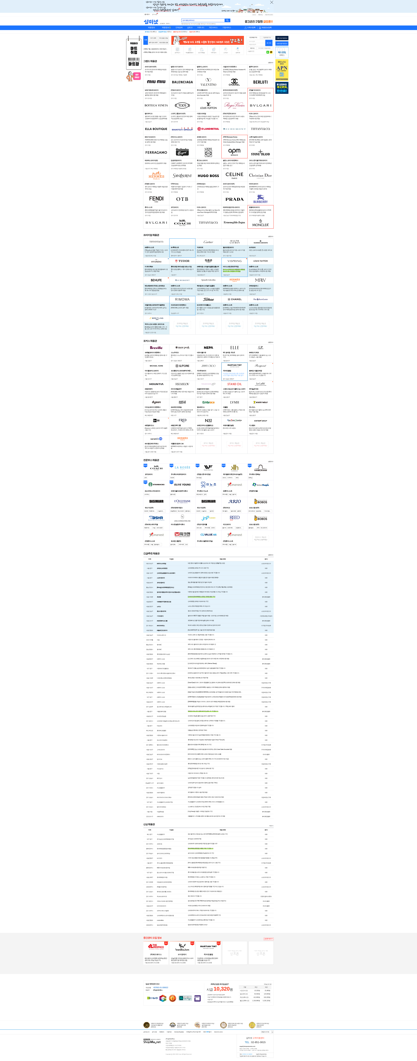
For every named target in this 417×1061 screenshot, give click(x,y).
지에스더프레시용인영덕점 (165, 901)
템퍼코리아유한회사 (163, 745)
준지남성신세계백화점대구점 (165, 839)
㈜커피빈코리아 (161, 906)
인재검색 (178, 27)
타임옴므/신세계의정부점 (164, 882)
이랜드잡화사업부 (162, 764)
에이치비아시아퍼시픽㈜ (164, 797)
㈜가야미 (159, 858)
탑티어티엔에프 (161, 807)
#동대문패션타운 (185, 24)
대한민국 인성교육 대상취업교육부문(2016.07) (262, 1025)
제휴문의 (161, 1032)
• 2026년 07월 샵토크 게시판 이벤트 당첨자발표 (155, 49)
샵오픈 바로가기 (268, 939)
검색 (227, 20)
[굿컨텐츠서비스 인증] (162, 998)
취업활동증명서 (189, 52)
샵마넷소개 (146, 1032)
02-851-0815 (255, 1042)
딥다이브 (159, 759)
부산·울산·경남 (163, 38)
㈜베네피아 (160, 816)
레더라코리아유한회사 (163, 754)
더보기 (271, 825)
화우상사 (159, 778)
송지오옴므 (160, 783)
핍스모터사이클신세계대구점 (165, 872)
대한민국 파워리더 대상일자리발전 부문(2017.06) (208, 1025)
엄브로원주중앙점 (162, 925)
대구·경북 (153, 38)
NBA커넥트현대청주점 (163, 868)
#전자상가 (203, 24)
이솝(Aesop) (160, 812)
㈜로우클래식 (161, 792)
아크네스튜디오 (161, 635)
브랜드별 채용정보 (282, 43)
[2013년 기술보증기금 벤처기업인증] (152, 998)
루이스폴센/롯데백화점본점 (165, 863)
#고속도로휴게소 (211, 24)
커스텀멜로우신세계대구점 (165, 802)
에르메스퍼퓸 (161, 664)
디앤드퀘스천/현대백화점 (164, 678)
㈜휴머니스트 (161, 659)
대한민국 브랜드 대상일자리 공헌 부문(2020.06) (182, 1025)
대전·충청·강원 (163, 42)
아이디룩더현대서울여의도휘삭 (166, 673)
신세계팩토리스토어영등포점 (165, 915)
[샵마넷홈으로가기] (152, 1039)
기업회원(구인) (267, 37)
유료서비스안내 (269, 14)
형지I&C (159, 644)
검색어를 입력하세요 (188, 20)
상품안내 (270, 62)
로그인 (254, 14)
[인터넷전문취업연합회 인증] (172, 998)
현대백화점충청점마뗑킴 (164, 848)
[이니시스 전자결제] (197, 998)
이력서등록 (251, 27)
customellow (160, 920)
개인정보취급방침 (179, 1032)
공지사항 (154, 14)
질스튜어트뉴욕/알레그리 (164, 707)
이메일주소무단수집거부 (193, 1032)
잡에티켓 (238, 52)
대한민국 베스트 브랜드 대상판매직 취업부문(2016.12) (235, 1025)
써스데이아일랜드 (162, 740)
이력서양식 (213, 52)
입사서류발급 (201, 52)
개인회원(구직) (253, 37)
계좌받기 (207, 1032)
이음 (158, 640)
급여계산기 (177, 52)
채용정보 (151, 27)
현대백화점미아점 (162, 877)
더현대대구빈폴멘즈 (163, 668)
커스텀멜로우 (161, 788)
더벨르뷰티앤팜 (161, 711)
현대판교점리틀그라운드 (164, 891)
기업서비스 (226, 27)
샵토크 (189, 27)
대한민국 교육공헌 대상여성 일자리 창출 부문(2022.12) (157, 1025)
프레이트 (159, 844)
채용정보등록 (266, 27)
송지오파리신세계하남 (163, 853)
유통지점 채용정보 (282, 38)
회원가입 (260, 14)
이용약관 (169, 1032)
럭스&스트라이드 (162, 896)
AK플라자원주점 (161, 887)
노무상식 (225, 52)
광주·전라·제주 (153, 42)
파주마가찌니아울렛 (163, 911)
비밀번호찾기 (267, 48)
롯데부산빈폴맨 (161, 730)
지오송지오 (160, 769)
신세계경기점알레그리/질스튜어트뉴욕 (168, 721)
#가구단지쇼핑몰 (195, 24)
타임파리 (159, 726)
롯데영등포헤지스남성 (163, 654)
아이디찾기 (261, 48)
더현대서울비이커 (162, 735)
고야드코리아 (161, 749)
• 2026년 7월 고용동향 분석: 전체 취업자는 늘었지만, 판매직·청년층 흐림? (155, 52)
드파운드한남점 (161, 716)
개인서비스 (213, 27)
